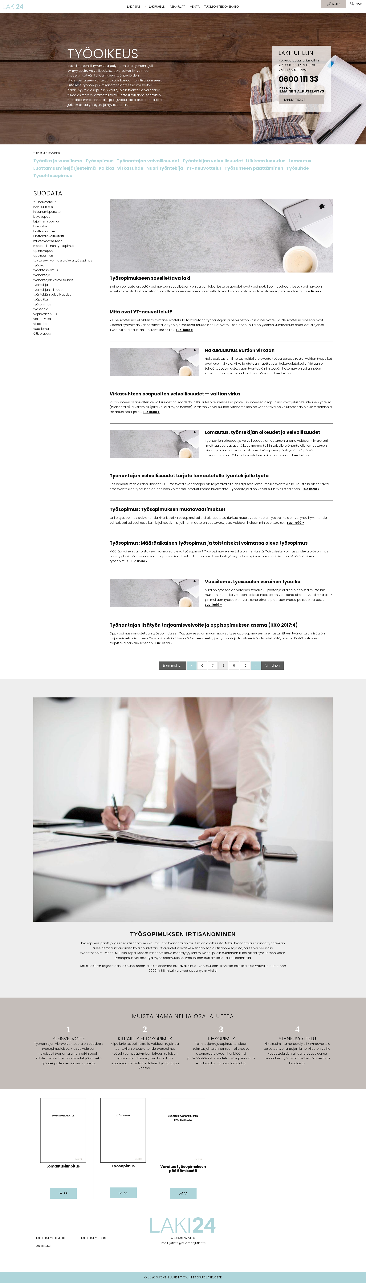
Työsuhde (297, 168)
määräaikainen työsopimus (53, 246)
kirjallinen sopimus (46, 221)
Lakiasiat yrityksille (95, 1238)
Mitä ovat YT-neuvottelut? (141, 312)
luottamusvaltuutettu (49, 236)
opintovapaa (43, 251)
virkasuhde (41, 324)
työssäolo (40, 309)
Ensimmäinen (172, 665)
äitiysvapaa (42, 333)
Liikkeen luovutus (266, 161)
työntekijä (40, 285)
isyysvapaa (42, 216)
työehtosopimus (45, 270)
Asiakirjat (177, 6)
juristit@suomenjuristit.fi (187, 1243)
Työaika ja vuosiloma (57, 161)
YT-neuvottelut (204, 168)
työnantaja (41, 275)
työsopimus (42, 304)
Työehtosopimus (52, 176)
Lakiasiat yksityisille (51, 1238)
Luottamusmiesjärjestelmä (64, 168)
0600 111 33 (298, 79)
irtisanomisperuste (47, 212)
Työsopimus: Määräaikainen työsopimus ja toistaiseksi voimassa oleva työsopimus (209, 543)
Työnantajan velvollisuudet (148, 161)
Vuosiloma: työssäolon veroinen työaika (253, 582)
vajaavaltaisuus (45, 314)
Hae (359, 4)
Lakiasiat (133, 6)
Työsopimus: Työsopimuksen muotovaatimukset (168, 509)
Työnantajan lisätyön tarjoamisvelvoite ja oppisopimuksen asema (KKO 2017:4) (204, 625)
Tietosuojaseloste (206, 1277)
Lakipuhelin (157, 6)
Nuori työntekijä (164, 168)
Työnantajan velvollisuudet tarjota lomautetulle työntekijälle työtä (189, 476)
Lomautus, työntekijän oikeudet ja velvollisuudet (262, 432)
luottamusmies (44, 231)
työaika (38, 265)
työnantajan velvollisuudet (53, 280)
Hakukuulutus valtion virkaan (240, 350)
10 (245, 665)
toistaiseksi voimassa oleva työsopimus (62, 260)
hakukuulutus (43, 207)
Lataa (63, 1193)
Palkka (106, 168)
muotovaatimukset (47, 241)
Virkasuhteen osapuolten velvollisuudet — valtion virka (175, 394)
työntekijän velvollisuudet (52, 294)
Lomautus (300, 161)
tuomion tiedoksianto (221, 6)
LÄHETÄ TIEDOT (294, 99)
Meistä (195, 6)
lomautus (40, 226)
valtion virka (42, 319)
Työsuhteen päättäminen (254, 168)
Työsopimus (99, 161)
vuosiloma (41, 329)
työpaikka (40, 299)
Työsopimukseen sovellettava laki (150, 278)
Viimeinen (272, 665)
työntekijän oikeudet (48, 290)
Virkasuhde (130, 168)
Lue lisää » (313, 291)
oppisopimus (43, 255)
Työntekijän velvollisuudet (212, 161)
